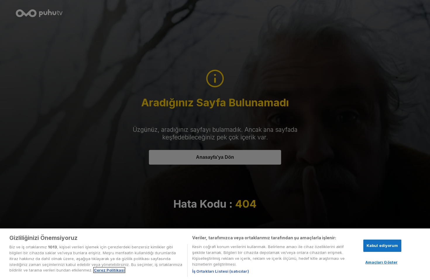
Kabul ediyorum (382, 245)
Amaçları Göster (381, 261)
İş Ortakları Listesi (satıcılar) (220, 271)
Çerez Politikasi (109, 270)
